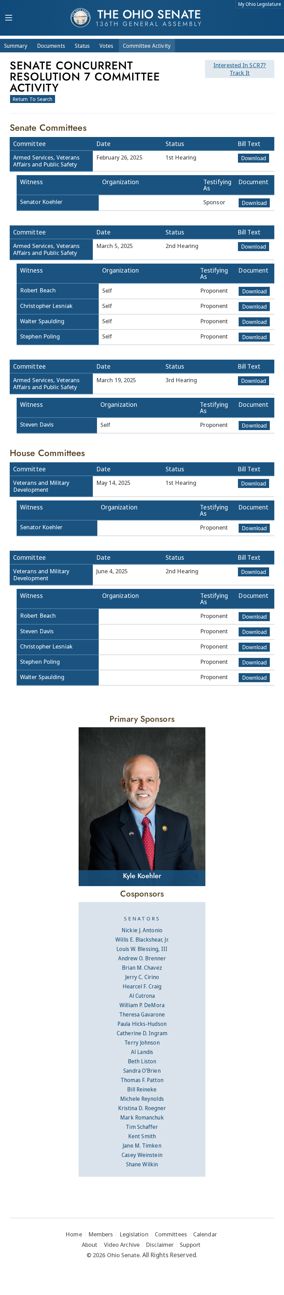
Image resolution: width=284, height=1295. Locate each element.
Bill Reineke (142, 1089)
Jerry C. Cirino (142, 977)
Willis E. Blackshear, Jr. (142, 939)
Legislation (134, 1234)
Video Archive (122, 1244)
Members (100, 1234)
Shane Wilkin (142, 1164)
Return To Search (32, 98)
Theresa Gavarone (142, 1014)
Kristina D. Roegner (142, 1108)
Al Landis (142, 1052)
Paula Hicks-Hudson (142, 1024)
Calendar (205, 1234)
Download (253, 158)
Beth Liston (142, 1061)
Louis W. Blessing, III (141, 949)
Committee (147, 46)
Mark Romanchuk (141, 1117)
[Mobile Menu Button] (8, 18)
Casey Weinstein (142, 1155)
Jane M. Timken (142, 1145)
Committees (171, 1234)
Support (190, 1244)
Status (82, 46)
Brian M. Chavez (142, 967)
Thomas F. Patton (142, 1080)
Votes (106, 46)
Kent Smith (142, 1136)
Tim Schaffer (142, 1127)
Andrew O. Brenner (142, 958)
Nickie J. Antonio (142, 930)
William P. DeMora (142, 1005)
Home (73, 1234)
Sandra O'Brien (141, 1070)
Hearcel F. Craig (142, 986)
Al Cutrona (142, 996)
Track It (239, 69)
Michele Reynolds (142, 1099)
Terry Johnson (141, 1042)
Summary (15, 46)
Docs (51, 46)
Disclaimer (160, 1244)
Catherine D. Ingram (142, 1033)
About (90, 1244)
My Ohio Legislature (259, 4)
